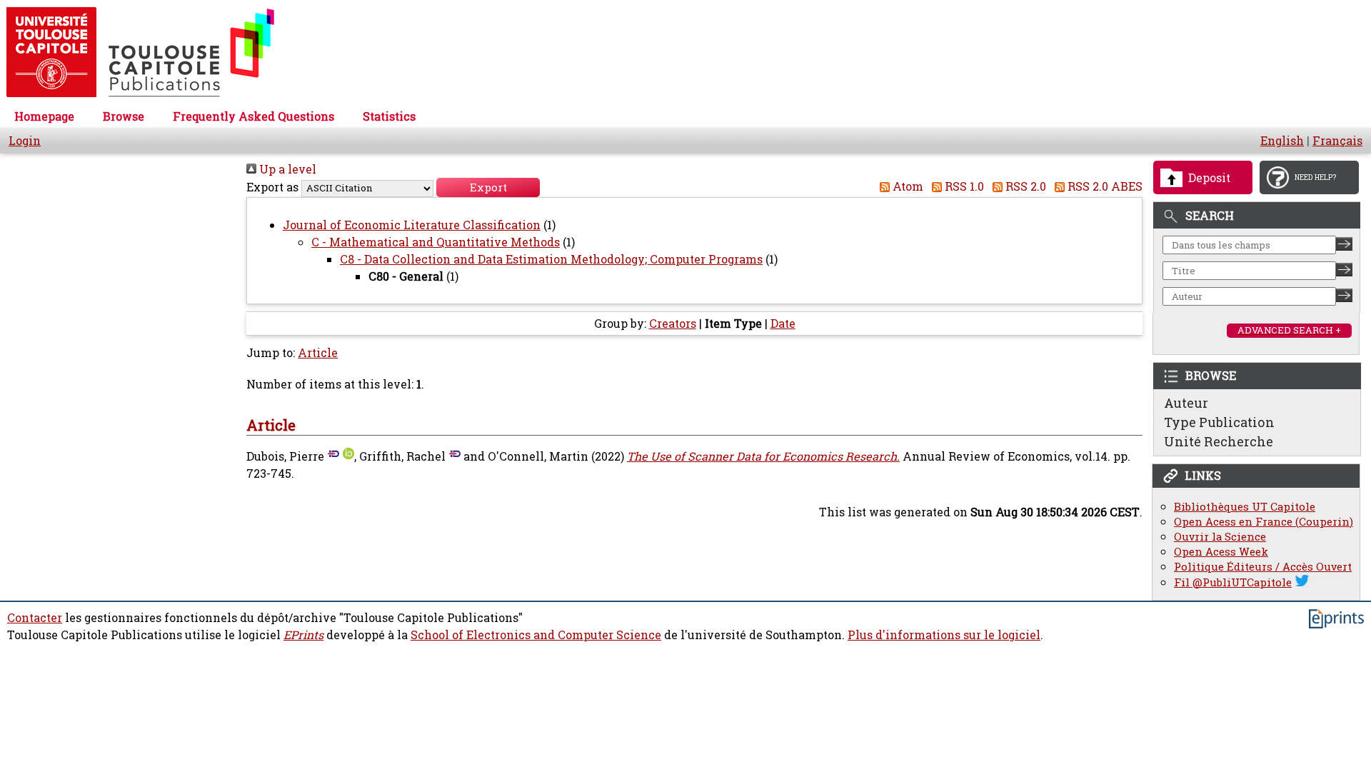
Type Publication (1219, 422)
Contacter (34, 618)
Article (318, 353)
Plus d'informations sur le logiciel (944, 635)
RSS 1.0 (963, 186)
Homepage (44, 116)
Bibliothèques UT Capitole (1244, 506)
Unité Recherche (1218, 441)
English (1282, 141)
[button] (488, 187)
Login (25, 141)
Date (782, 323)
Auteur (1186, 402)
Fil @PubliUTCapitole (1233, 582)
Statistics (389, 116)
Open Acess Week (1221, 551)
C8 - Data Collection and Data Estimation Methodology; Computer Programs (551, 259)
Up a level (286, 169)
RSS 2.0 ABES (1103, 186)
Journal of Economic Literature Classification (412, 225)
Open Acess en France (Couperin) (1263, 521)
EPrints (303, 635)
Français (1337, 141)
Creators (672, 323)
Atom (906, 186)
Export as (272, 187)
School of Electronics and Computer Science (536, 635)
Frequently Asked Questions (253, 116)
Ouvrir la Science (1220, 536)
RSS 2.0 (1024, 186)
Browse (123, 116)
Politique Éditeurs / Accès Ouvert (1263, 566)
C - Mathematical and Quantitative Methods (435, 242)
